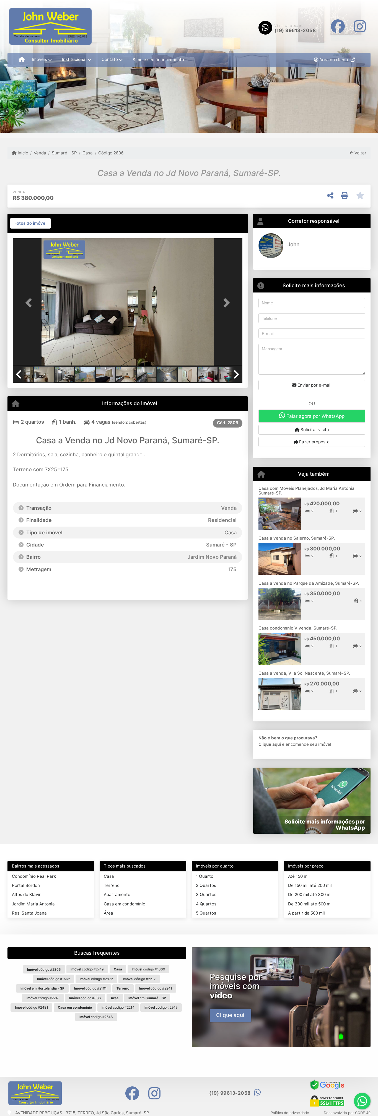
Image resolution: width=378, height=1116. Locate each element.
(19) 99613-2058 (295, 30)
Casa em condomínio (124, 904)
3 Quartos (206, 894)
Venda (40, 153)
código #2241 (155, 988)
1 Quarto (204, 876)
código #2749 (87, 969)
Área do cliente (334, 59)
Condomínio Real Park (34, 876)
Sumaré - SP (64, 153)
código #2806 (44, 969)
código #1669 (148, 969)
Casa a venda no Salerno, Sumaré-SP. (296, 538)
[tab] (30, 223)
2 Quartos (206, 885)
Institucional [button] (74, 59)
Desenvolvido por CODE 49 (347, 1112)
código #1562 (53, 979)
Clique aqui (269, 744)
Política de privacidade (290, 1112)
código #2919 (161, 1007)
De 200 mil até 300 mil (310, 894)
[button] (30, 303)
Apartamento (117, 894)
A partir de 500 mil (306, 913)
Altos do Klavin (27, 894)
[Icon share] (338, 26)
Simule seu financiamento (158, 59)
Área (108, 913)
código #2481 (31, 1007)
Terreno (112, 885)
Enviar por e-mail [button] (314, 385)
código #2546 (96, 1017)
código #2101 (90, 988)
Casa (87, 153)
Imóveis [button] (39, 59)
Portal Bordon (26, 885)
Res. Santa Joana (29, 913)
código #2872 (96, 979)
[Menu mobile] (22, 60)
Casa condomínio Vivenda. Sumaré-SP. (297, 628)
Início (22, 153)
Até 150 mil (299, 876)
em (42, 988)
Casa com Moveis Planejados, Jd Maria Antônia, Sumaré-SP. (307, 491)
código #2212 (139, 979)
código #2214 (118, 1007)
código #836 (85, 998)
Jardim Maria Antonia (33, 904)
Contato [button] (110, 59)
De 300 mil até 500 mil (310, 904)
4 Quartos (206, 904)
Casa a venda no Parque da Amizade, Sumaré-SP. (308, 583)
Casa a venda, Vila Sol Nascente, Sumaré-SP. (304, 673)
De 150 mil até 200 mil (310, 885)
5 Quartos (206, 913)
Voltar (359, 153)
